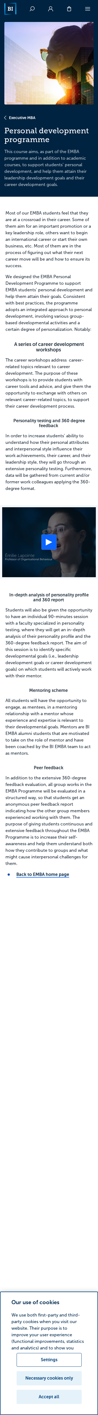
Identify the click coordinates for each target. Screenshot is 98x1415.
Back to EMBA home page (42, 874)
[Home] (10, 9)
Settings (49, 1359)
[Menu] (88, 9)
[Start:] (49, 542)
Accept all (49, 1396)
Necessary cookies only (49, 1378)
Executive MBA (22, 117)
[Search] (32, 9)
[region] (49, 1353)
